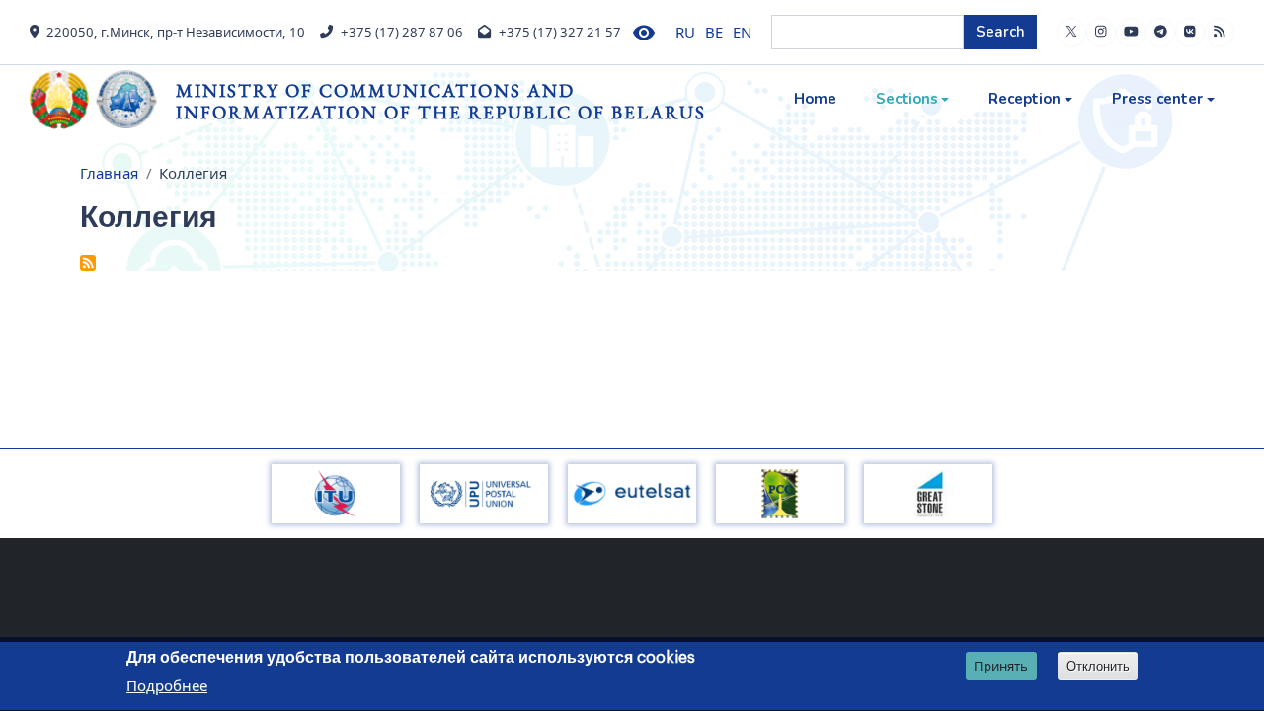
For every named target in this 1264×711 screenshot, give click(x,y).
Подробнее (166, 685)
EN (742, 31)
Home (815, 99)
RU (685, 31)
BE (714, 31)
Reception (1024, 99)
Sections (907, 99)
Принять (1001, 665)
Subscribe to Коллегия (88, 263)
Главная (109, 173)
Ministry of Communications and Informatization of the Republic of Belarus (441, 101)
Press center (1157, 99)
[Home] (103, 99)
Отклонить (1098, 666)
